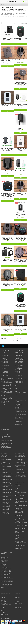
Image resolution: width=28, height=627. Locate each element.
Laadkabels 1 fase (19, 377)
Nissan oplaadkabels (19, 354)
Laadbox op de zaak (19, 470)
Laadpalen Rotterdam (5, 512)
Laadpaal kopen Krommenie (7, 485)
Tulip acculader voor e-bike (6, 584)
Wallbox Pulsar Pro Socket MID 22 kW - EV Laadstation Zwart (20, 305)
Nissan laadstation (5, 374)
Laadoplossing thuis (5, 470)
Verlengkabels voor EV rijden (7, 439)
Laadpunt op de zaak (19, 472)
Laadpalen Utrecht (5, 513)
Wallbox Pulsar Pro (19, 420)
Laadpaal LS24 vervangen (6, 392)
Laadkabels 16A (18, 374)
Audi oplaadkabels (19, 355)
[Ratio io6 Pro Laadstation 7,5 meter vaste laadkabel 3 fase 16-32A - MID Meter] (20, 252)
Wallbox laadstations (19, 415)
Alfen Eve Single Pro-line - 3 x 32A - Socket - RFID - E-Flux (7, 106)
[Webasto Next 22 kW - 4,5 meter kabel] (20, 186)
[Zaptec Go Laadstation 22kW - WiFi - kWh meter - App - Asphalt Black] (20, 274)
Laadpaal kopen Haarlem (6, 500)
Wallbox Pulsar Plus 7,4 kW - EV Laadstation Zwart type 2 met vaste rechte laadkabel (20, 237)
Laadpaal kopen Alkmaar (6, 493)
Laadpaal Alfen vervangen (6, 382)
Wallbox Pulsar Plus (19, 417)
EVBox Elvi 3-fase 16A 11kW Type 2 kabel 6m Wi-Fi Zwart (20, 127)
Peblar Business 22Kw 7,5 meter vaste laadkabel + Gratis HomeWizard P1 (7, 149)
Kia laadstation (4, 377)
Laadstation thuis (4, 355)
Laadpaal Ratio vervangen (6, 396)
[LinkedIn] (3, 346)
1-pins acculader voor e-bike (7, 578)
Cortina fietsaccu (4, 558)
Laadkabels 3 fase (19, 378)
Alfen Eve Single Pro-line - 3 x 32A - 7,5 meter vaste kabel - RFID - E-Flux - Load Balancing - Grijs (7, 237)
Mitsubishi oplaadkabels (20, 364)
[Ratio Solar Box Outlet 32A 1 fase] (20, 207)
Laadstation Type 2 (5, 361)
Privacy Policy (4, 601)
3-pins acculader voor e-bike (7, 580)
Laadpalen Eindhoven (5, 506)
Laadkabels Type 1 (19, 371)
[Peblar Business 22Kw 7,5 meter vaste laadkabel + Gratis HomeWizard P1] (7, 141)
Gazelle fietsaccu (4, 560)
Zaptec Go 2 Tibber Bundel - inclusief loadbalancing (7, 260)
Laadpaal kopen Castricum (6, 478)
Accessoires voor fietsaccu (6, 449)
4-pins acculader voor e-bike (7, 581)
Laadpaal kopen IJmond (6, 499)
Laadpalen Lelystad (5, 509)
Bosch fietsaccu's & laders (20, 410)
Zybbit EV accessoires (19, 408)
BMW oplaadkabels (19, 362)
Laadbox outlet (4, 358)
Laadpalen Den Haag (5, 505)
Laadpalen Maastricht (5, 510)
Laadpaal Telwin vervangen (6, 398)
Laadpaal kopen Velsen (6, 480)
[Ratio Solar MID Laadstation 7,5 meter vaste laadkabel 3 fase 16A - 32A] (7, 319)
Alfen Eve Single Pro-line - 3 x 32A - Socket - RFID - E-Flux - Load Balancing (20, 328)
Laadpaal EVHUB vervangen (7, 391)
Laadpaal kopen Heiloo (6, 492)
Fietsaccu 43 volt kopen (6, 573)
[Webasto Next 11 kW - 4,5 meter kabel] (20, 52)
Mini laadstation (4, 372)
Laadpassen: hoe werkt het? (7, 466)
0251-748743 (4, 612)
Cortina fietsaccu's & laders (21, 414)
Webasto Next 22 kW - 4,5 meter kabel (20, 194)
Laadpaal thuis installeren (6, 458)
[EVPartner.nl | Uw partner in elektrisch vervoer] (11, 2)
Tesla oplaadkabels (19, 359)
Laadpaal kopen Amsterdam (7, 495)
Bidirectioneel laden (19, 541)
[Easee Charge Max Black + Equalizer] (20, 97)
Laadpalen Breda (4, 503)
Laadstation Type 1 (5, 359)
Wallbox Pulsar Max (19, 418)
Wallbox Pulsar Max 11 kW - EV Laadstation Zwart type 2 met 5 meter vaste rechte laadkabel (20, 82)
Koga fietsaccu (4, 563)
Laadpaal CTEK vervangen (6, 384)
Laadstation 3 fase (5, 367)
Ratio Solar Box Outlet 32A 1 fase (20, 215)
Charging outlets (4, 446)
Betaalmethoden (4, 603)
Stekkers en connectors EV (6, 440)
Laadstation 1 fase (5, 365)
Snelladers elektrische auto (20, 379)
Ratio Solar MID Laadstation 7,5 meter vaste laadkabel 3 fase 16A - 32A (7, 328)
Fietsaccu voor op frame (6, 577)
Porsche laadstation (5, 375)
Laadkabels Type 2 (19, 372)
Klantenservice (4, 607)
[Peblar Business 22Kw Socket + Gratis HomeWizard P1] (20, 163)
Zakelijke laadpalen (19, 459)
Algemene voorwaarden (6, 598)
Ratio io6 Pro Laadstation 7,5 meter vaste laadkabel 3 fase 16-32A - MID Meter (20, 260)
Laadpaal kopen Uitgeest (6, 476)
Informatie (7, 43)
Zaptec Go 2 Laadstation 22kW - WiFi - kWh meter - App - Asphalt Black (7, 61)
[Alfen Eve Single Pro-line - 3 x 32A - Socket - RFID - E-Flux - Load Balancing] (20, 319)
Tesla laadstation (4, 371)
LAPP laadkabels (18, 404)
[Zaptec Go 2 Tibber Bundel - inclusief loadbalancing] (7, 252)
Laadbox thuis (4, 469)
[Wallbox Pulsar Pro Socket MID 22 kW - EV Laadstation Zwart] (20, 297)
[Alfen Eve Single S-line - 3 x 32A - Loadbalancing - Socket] (20, 141)
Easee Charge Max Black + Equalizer (20, 105)
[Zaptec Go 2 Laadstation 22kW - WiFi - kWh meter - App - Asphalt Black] (7, 52)
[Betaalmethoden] (2, 620)
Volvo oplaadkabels (19, 365)
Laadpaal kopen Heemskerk (7, 475)
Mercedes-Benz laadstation (7, 378)
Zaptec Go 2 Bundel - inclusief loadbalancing (7, 39)
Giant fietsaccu (4, 561)
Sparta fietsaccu (4, 567)
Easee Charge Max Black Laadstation (7, 171)
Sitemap (2, 608)
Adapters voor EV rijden (6, 434)
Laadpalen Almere (5, 502)
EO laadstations (18, 403)
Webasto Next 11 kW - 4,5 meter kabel (20, 60)
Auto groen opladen (19, 548)
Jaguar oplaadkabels (19, 361)
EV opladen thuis (4, 462)
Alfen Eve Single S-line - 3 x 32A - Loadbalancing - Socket (21, 149)
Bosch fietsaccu (4, 557)
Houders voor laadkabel (6, 447)
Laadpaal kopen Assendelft (6, 482)
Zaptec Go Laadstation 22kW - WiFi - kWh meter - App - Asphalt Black (20, 283)
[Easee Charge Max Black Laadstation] (7, 163)
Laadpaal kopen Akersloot (6, 490)
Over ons (3, 597)
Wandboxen (3, 354)
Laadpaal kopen (4, 472)
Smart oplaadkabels (19, 367)
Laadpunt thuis (4, 468)
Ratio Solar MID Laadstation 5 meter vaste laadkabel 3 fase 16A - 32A (7, 283)
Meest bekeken (5, 23)
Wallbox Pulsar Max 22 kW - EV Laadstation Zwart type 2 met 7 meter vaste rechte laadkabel (7, 195)
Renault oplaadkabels (19, 358)
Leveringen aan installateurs (7, 404)
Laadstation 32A (4, 364)
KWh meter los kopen (5, 442)
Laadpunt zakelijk (18, 468)
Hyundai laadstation (5, 379)
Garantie (3, 610)
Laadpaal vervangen (5, 381)
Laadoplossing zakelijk (19, 469)
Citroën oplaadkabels (19, 369)
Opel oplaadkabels (19, 352)
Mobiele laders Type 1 (19, 381)
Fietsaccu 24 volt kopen (6, 568)
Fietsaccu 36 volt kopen (6, 571)
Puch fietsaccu (4, 564)
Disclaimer (3, 600)
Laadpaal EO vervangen (6, 388)
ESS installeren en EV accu (20, 539)
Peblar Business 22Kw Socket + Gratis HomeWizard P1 (20, 172)
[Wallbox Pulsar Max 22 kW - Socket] (20, 31)
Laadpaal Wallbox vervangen (7, 399)
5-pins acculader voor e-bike (7, 583)
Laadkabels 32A (18, 375)
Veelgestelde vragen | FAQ (6, 596)
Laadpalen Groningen (5, 508)
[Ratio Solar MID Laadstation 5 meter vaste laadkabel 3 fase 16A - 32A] (7, 274)
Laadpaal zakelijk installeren (21, 463)
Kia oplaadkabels (18, 368)
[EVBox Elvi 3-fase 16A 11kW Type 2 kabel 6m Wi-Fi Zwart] (20, 118)
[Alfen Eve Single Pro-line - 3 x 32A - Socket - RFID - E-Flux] (7, 97)
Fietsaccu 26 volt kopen (6, 570)
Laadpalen (3, 352)
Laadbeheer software (19, 460)
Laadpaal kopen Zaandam (6, 483)
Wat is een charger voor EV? (21, 504)
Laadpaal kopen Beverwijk (6, 473)
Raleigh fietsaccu (4, 565)
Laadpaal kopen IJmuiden (6, 479)
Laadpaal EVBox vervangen (6, 389)
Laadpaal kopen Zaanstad (6, 489)
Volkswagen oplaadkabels (20, 357)
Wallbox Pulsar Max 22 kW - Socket (20, 39)
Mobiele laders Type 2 (19, 382)
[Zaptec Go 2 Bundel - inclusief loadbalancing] (7, 31)
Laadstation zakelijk (5, 357)
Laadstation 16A (4, 362)
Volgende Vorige (24, 23)
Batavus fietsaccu (4, 555)
